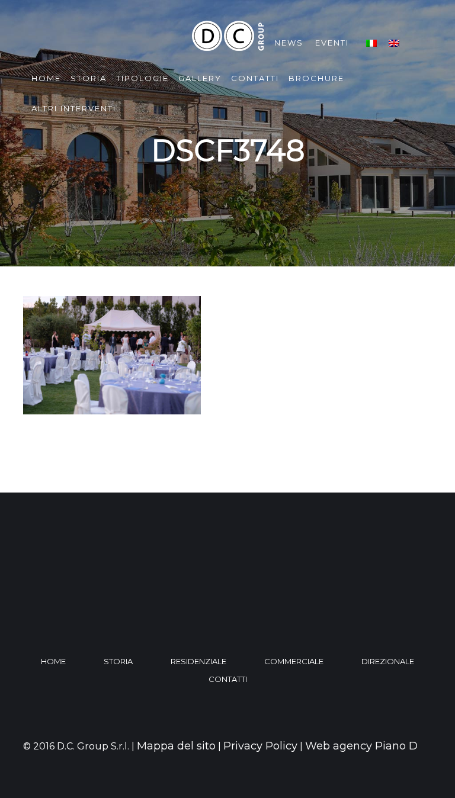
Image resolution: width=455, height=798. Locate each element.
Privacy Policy (260, 745)
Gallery (200, 78)
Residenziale (198, 661)
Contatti (255, 78)
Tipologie (142, 78)
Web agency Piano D (361, 745)
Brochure (316, 78)
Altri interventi (73, 108)
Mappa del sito (176, 745)
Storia (89, 78)
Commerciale (293, 661)
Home (46, 78)
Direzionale (387, 661)
